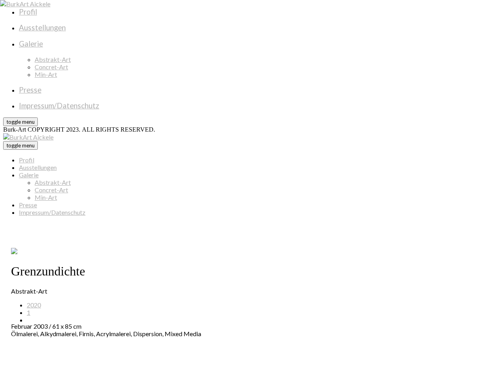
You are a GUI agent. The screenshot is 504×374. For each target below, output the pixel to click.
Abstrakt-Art (53, 182)
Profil (26, 160)
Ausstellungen (38, 167)
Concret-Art (51, 190)
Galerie (29, 175)
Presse (28, 204)
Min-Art (46, 197)
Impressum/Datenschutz (52, 212)
